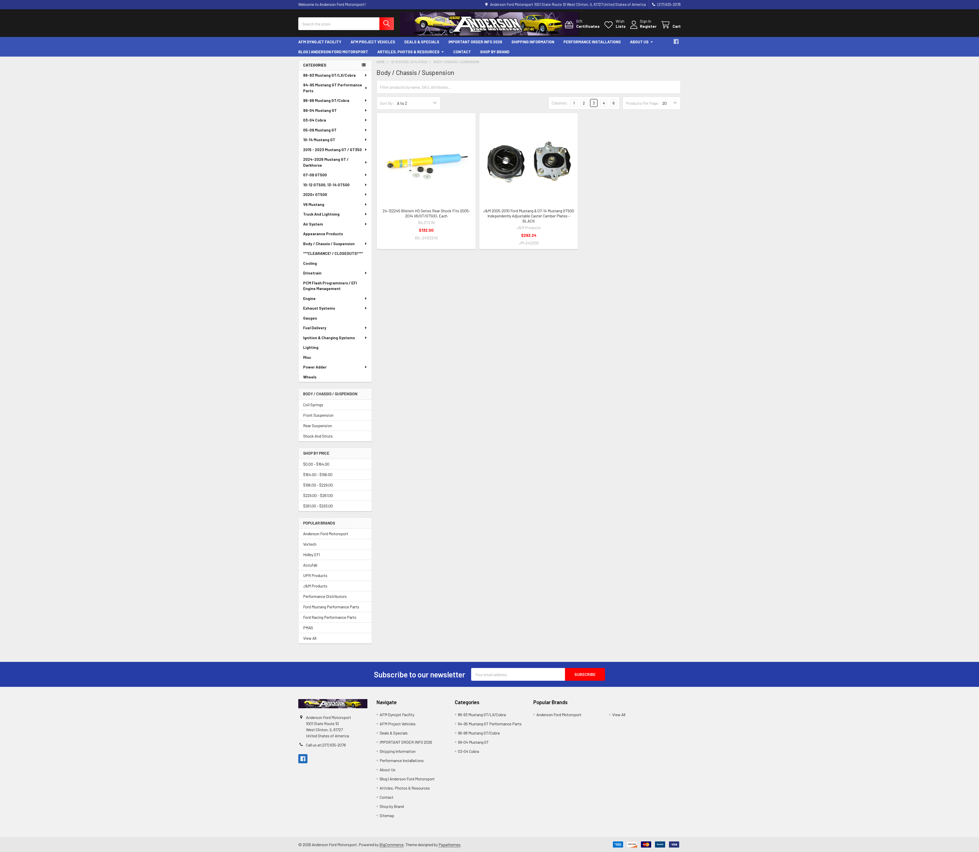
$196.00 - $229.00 (318, 484)
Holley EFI (311, 554)
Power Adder (315, 367)
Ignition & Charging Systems (329, 337)
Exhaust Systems (319, 308)
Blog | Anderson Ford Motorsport (333, 51)
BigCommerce (391, 844)
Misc (307, 357)
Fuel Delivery (314, 327)
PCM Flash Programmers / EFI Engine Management (330, 286)
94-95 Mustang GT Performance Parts (332, 88)
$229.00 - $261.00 (318, 495)
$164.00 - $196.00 (317, 474)
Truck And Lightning (321, 214)
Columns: (560, 102)
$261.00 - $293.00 (318, 505)
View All (309, 638)
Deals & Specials (421, 42)
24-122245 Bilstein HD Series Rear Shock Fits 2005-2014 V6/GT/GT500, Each (426, 213)
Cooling (310, 263)
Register (648, 26)
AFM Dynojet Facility (319, 42)
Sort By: (387, 103)
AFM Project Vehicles (373, 42)
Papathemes (449, 844)
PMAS (308, 627)
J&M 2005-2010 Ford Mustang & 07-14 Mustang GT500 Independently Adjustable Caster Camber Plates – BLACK (528, 215)
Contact (462, 51)
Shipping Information (532, 42)
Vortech (309, 544)
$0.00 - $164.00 (316, 464)
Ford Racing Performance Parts (329, 617)
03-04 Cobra (314, 120)
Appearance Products (323, 233)
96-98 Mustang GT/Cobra (326, 100)
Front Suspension (318, 415)
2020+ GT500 (315, 194)
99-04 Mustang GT (320, 110)
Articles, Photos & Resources (408, 51)
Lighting (310, 347)
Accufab (310, 564)
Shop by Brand (494, 51)
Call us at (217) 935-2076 (326, 744)
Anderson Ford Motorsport (325, 533)
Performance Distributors (325, 596)
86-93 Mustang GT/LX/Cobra (329, 75)
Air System (313, 224)
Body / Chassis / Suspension (329, 243)
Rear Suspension (317, 425)
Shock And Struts (318, 436)
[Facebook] (676, 41)
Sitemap (387, 815)
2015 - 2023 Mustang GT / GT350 (332, 149)
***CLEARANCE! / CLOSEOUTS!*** (333, 253)
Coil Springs (313, 404)
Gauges (310, 318)
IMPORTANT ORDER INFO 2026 (475, 42)
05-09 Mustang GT (320, 130)
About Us (639, 42)
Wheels (309, 377)
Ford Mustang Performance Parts (331, 606)
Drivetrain (312, 273)
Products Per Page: (642, 103)
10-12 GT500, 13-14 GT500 (326, 184)
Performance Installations (592, 42)
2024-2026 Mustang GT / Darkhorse (326, 162)
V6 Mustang (313, 204)
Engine (309, 298)
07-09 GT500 (315, 175)
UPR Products (315, 575)
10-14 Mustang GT (319, 139)
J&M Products (315, 585)
